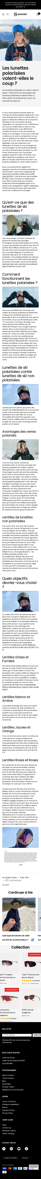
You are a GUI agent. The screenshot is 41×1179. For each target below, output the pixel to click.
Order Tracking (8, 1133)
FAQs (4, 1125)
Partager (5, 885)
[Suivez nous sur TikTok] (26, 1148)
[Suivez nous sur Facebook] (3, 1148)
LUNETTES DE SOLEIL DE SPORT (13, 1060)
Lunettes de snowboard (27, 264)
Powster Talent (8, 1087)
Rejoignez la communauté (12, 1090)
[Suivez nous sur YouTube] (18, 1148)
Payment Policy (8, 1110)
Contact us (6, 1128)
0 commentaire (14, 880)
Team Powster (8, 1078)
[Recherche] (8, 14)
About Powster (8, 1075)
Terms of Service (9, 1101)
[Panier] (37, 14)
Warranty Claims (9, 1130)
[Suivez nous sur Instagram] (11, 1148)
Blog (4, 1081)
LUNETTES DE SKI (8, 1058)
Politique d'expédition (10, 1104)
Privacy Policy (7, 1113)
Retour (5, 1107)
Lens (16, 264)
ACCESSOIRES (7, 1063)
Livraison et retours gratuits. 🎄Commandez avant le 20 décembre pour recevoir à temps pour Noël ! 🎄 (20, 5)
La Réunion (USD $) (10, 1158)
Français (25, 1158)
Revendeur (6, 1084)
